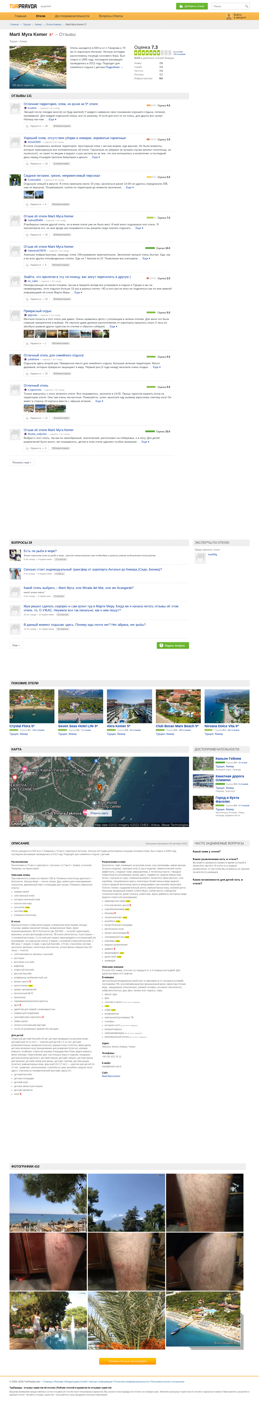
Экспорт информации (100, 1381)
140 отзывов (38, 730)
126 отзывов (179, 54)
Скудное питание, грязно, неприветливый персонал (62, 175)
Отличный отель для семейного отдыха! (54, 355)
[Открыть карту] (99, 826)
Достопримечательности (72, 16)
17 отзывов (244, 805)
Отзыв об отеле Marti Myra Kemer (49, 216)
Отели (40, 16)
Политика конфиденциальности (131, 1381)
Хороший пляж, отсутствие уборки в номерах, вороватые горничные (75, 138)
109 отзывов (185, 730)
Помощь (47, 1381)
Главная (20, 16)
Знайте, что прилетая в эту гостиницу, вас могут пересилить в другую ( (77, 277)
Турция (13, 41)
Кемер (23, 41)
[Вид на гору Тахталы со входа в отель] (39, 195)
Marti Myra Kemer (111, 1076)
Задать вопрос (175, 645)
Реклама (58, 1381)
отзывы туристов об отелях (39, 1387)
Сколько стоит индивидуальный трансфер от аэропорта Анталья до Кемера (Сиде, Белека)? (93, 569)
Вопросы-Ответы (111, 16)
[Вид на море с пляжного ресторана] (29, 195)
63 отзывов (135, 730)
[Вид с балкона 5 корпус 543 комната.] (40, 334)
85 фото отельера (53, 85)
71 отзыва (86, 730)
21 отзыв (243, 762)
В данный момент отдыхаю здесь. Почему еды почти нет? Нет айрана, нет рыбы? (85, 625)
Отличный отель (36, 385)
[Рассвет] (51, 334)
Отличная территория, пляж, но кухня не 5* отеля (61, 104)
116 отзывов (233, 730)
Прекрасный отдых (38, 311)
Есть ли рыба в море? (40, 551)
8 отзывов (243, 784)
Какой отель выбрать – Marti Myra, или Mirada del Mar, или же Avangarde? (79, 588)
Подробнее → (114, 67)
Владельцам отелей (76, 1381)
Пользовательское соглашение (167, 1381)
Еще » (16, 645)
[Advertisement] (78, 496)
